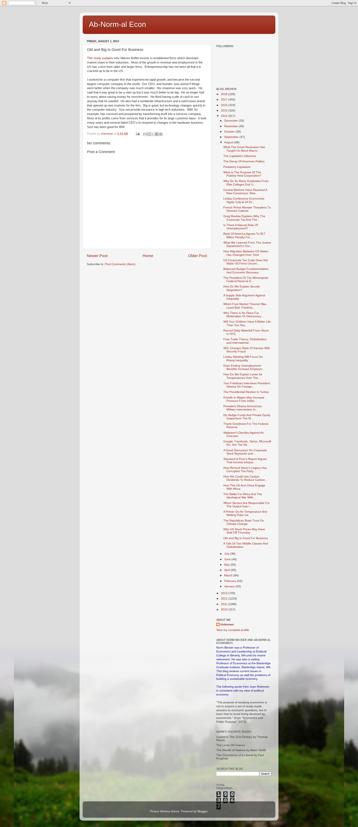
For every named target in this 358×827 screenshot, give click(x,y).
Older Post (197, 256)
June (227, 559)
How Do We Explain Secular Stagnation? (241, 288)
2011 (224, 604)
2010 (224, 609)
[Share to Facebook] (157, 134)
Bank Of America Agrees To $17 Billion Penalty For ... (244, 235)
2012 (224, 598)
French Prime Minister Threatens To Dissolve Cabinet (247, 209)
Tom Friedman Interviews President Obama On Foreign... (246, 385)
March (228, 575)
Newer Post (97, 256)
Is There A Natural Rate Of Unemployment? (240, 227)
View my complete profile (232, 630)
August (229, 142)
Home (148, 256)
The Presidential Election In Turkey (246, 392)
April (227, 570)
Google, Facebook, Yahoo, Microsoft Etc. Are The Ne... (247, 443)
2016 (224, 105)
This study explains (100, 58)
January (230, 586)
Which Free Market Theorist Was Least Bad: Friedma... (244, 306)
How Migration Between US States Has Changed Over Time (245, 253)
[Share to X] (153, 134)
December (231, 120)
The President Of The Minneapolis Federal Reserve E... (245, 279)
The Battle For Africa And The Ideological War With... (242, 496)
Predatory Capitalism (237, 167)
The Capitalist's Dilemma (239, 156)
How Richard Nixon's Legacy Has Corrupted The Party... (245, 469)
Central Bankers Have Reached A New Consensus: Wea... (245, 191)
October (230, 131)
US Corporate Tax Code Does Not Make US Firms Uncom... (245, 262)
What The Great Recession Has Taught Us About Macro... (244, 149)
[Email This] (145, 134)
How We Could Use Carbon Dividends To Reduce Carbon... (245, 478)
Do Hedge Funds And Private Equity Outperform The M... (246, 417)
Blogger (202, 811)
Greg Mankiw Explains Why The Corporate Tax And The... (244, 218)
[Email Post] (137, 133)
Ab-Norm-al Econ (117, 24)
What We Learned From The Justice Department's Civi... (247, 244)
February (230, 581)
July (227, 553)
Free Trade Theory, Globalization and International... (245, 341)
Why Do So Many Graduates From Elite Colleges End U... (246, 183)
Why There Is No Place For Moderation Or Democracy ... (244, 314)
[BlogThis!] (149, 134)
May (227, 564)
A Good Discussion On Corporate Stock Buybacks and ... (245, 452)
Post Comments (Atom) (120, 264)
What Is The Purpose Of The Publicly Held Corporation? (242, 174)
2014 (224, 115)
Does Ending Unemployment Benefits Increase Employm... (244, 367)
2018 (224, 94)
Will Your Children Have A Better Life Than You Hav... (247, 323)
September (231, 137)
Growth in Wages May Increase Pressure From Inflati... (243, 399)
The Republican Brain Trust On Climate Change (243, 522)
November (231, 126)
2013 (224, 593)
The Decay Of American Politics (244, 161)
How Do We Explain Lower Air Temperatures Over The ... (242, 376)
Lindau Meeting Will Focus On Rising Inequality (243, 358)
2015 (224, 110)
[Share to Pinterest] (161, 134)
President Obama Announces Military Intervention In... (242, 408)
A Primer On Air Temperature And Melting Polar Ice (245, 513)
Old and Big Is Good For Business (245, 538)
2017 (224, 99)
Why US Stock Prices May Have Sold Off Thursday (244, 531)
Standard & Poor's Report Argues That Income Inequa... (245, 460)
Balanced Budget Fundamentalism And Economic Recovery (245, 270)
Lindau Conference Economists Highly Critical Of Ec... (243, 200)
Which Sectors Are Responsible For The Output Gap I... (246, 504)
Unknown (227, 624)
